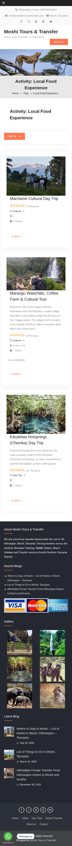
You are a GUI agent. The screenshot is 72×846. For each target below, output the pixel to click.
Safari (25, 818)
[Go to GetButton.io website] (8, 843)
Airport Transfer (54, 818)
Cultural (17, 211)
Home (15, 818)
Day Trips (37, 818)
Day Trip (17, 475)
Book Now (59, 42)
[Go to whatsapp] (8, 836)
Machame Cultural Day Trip (34, 198)
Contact (44, 824)
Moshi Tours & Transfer (31, 31)
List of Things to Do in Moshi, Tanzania (28, 584)
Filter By (11, 136)
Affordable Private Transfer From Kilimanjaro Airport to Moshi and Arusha (38, 775)
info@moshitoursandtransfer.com (26, 16)
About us (31, 824)
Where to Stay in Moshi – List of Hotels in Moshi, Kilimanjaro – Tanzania (38, 733)
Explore (16, 236)
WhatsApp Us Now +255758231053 (38, 10)
